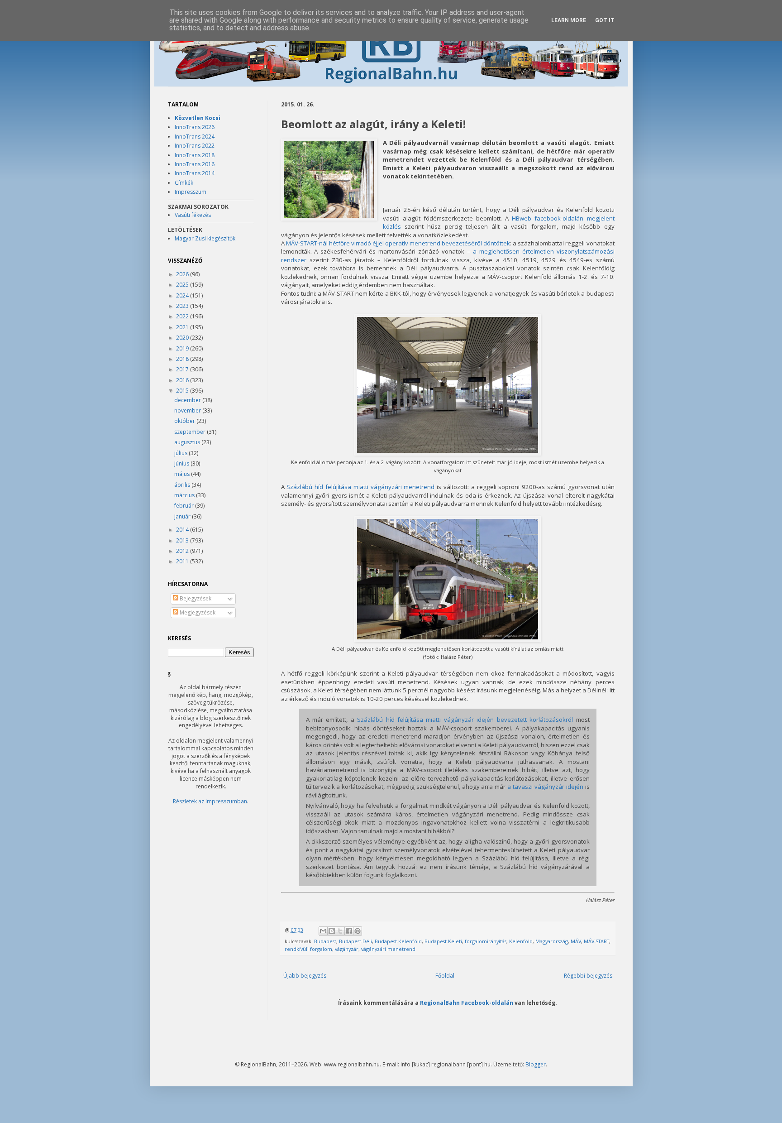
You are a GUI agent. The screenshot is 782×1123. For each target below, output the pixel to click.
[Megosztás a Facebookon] (348, 931)
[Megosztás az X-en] (340, 931)
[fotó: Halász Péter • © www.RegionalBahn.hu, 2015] (329, 180)
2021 (183, 327)
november (188, 410)
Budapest (325, 941)
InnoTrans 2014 (195, 173)
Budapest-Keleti (443, 941)
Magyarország (551, 941)
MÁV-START (596, 941)
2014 (183, 529)
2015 (183, 390)
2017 (183, 369)
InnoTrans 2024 (195, 136)
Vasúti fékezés (193, 215)
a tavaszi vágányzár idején (545, 786)
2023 (183, 306)
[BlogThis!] (331, 931)
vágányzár (346, 948)
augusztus (187, 442)
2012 (183, 551)
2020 (183, 337)
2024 (183, 295)
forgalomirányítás (485, 941)
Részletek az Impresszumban (210, 801)
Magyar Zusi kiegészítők (205, 238)
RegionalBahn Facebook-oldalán (466, 1002)
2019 (183, 348)
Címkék (184, 183)
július (181, 453)
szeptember (190, 432)
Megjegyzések (196, 612)
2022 (183, 316)
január (183, 516)
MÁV (576, 941)
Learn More (568, 20)
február (184, 505)
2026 (183, 274)
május (182, 474)
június (182, 463)
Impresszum (190, 192)
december (188, 400)
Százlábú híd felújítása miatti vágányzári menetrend (360, 487)
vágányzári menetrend (388, 948)
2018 (183, 359)
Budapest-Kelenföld (398, 941)
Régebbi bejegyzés (588, 975)
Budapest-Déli (355, 941)
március (185, 495)
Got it (605, 20)
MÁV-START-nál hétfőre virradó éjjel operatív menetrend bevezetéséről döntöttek (398, 243)
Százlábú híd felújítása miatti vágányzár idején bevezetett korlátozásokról (465, 719)
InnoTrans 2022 (195, 145)
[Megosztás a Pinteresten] (357, 931)
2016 (183, 380)
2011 (183, 561)
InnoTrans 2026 (195, 127)
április (182, 485)
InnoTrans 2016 (195, 164)
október (185, 421)
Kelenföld (521, 941)
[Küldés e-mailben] (323, 931)
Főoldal (444, 975)
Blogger (535, 1064)
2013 (183, 540)
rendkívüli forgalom (308, 948)
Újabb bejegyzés (304, 975)
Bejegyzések (194, 598)
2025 (183, 284)
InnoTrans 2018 (195, 155)
